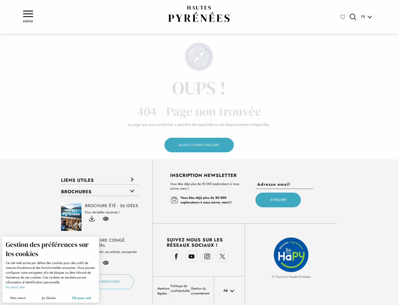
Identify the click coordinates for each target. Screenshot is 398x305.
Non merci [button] (18, 298)
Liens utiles (77, 180)
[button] (353, 17)
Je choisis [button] (49, 298)
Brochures (76, 191)
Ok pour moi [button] (81, 298)
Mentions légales (163, 291)
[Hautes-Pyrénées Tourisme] (199, 14)
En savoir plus (15, 287)
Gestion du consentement (200, 291)
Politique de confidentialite (180, 288)
